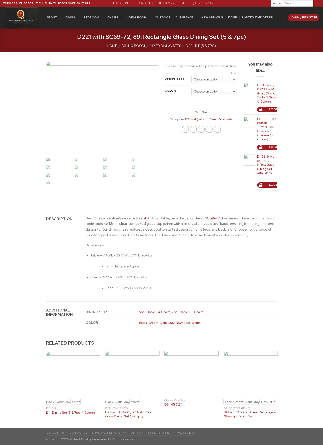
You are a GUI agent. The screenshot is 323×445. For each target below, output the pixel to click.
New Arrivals (212, 17)
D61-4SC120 (173, 404)
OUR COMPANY (56, 432)
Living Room (137, 17)
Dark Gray (167, 322)
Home (112, 45)
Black (143, 322)
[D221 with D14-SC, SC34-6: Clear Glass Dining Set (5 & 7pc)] (132, 373)
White (196, 322)
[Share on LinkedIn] (217, 129)
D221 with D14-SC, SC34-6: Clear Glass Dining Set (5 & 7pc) (128, 414)
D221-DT (143, 218)
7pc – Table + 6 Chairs (187, 312)
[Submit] (316, 3)
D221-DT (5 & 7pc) (201, 45)
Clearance (184, 17)
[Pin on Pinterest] (209, 129)
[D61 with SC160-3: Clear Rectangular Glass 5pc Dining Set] (251, 373)
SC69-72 (212, 218)
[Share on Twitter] (193, 129)
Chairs (112, 17)
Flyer (232, 17)
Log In (182, 66)
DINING (70, 17)
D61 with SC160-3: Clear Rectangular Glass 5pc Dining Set (250, 414)
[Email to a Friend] (201, 129)
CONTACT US (78, 432)
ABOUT (51, 17)
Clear (233, 73)
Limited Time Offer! (257, 17)
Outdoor (163, 17)
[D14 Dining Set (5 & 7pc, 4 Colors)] (73, 373)
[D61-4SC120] (191, 373)
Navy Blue (183, 322)
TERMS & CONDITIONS (105, 432)
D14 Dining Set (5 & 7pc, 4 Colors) (70, 413)
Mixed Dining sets (165, 45)
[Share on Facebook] (185, 129)
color (170, 90)
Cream (153, 322)
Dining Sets (175, 78)
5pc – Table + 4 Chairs (154, 312)
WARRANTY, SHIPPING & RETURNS (146, 432)
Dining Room (133, 45)
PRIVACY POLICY (184, 432)
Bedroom (91, 17)
